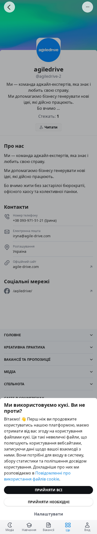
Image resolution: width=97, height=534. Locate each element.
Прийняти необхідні (48, 502)
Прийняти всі (48, 490)
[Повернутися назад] (9, 7)
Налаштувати (48, 514)
